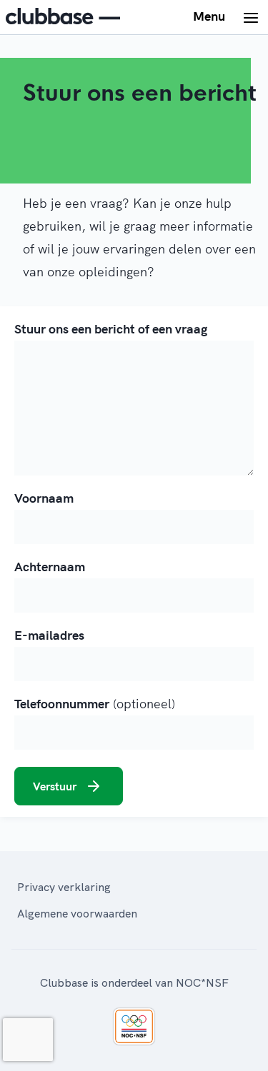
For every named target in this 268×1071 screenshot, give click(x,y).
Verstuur (54, 786)
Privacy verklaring (64, 887)
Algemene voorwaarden (77, 913)
